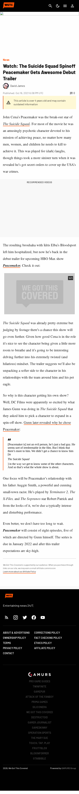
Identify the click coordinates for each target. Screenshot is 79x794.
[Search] (50, 6)
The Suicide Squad (16, 123)
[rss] (6, 617)
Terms (7, 642)
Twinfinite (39, 686)
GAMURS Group (69, 768)
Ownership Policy (14, 637)
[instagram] (15, 617)
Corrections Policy (47, 632)
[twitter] (24, 617)
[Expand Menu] (65, 6)
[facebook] (33, 617)
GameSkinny (39, 727)
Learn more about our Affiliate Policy (19, 571)
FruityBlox (39, 748)
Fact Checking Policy (48, 637)
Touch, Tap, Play (39, 743)
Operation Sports (39, 732)
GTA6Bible (39, 758)
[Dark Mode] (57, 6)
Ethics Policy (43, 642)
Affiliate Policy (44, 648)
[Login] (72, 6)
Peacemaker (11, 265)
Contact (8, 653)
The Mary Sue (39, 737)
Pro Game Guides (39, 681)
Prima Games (40, 701)
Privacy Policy (12, 648)
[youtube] (43, 617)
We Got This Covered (39, 712)
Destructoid (39, 717)
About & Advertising (16, 632)
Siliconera (40, 707)
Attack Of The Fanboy (39, 696)
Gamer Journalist (39, 722)
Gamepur (39, 691)
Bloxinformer (39, 753)
